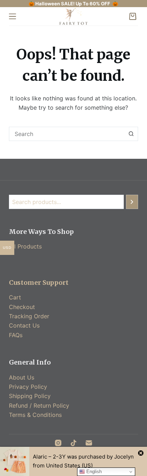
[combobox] (67, 134)
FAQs (15, 335)
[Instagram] (58, 443)
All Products (25, 246)
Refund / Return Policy (39, 405)
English (93, 471)
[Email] (89, 443)
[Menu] (12, 16)
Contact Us (24, 325)
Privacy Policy (28, 386)
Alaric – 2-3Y (49, 456)
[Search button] (131, 134)
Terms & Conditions (35, 414)
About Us (21, 377)
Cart (15, 297)
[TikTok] (73, 443)
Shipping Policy (30, 395)
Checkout (22, 306)
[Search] (132, 202)
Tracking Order (29, 316)
